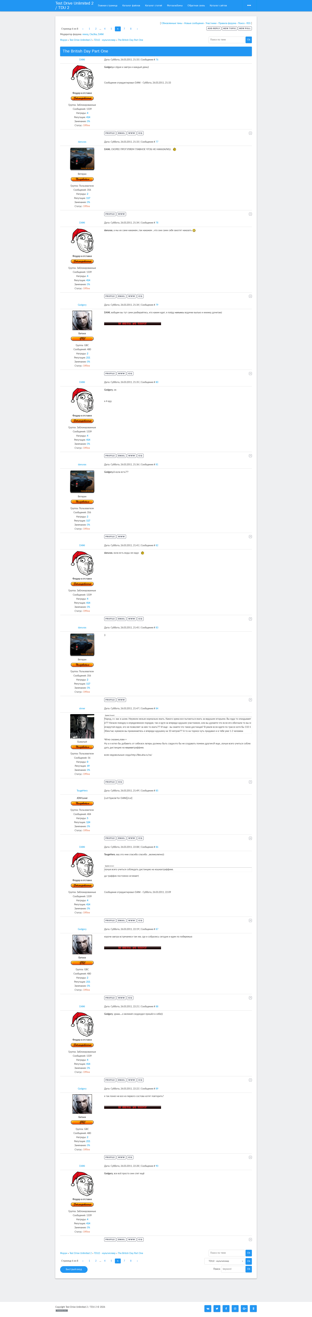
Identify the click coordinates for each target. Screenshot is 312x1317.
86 (157, 847)
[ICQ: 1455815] (130, 373)
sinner (82, 708)
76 (157, 60)
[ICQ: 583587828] (140, 838)
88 (157, 1006)
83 (157, 628)
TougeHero (82, 791)
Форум (63, 40)
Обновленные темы (171, 23)
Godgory (82, 305)
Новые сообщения (194, 23)
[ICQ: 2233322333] (120, 782)
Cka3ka (93, 34)
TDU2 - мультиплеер (105, 40)
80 (157, 382)
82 (157, 545)
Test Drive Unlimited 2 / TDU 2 (74, 5)
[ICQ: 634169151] (140, 133)
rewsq (85, 34)
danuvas (82, 142)
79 (157, 305)
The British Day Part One (130, 40)
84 (157, 708)
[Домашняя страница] (131, 133)
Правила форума (227, 23)
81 (157, 465)
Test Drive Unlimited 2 (81, 40)
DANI (101, 34)
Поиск (241, 23)
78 (157, 223)
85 (157, 791)
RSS (249, 23)
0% (88, 121)
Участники (211, 23)
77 (157, 142)
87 (157, 929)
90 (157, 1166)
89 (157, 1089)
